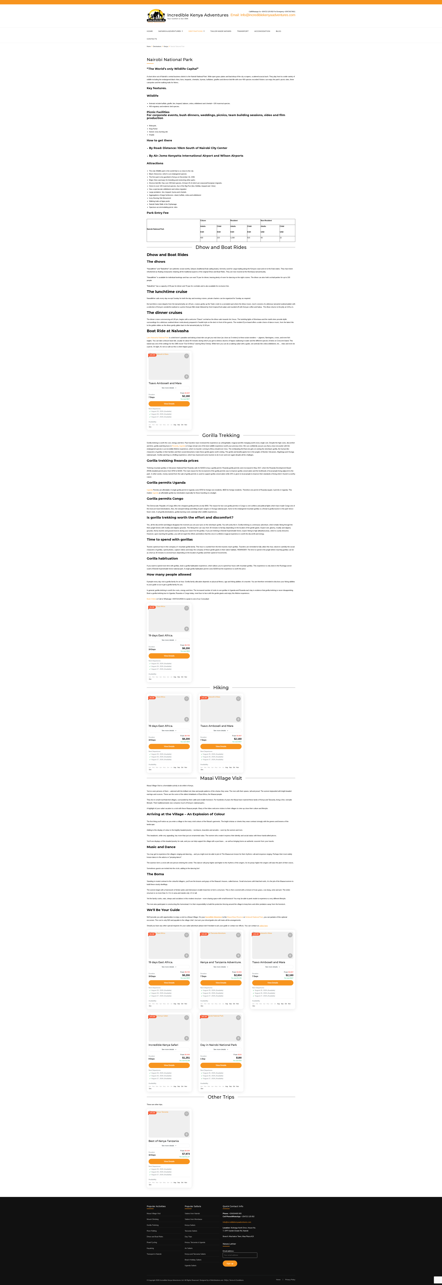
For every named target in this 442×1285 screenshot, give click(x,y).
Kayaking (150, 1248)
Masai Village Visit (153, 1213)
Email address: (228, 1251)
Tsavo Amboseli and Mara (165, 383)
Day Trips (188, 1237)
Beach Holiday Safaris (193, 1260)
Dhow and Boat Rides (155, 1237)
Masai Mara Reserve (235, 917)
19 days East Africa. (161, 635)
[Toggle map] (186, 376)
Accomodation (262, 31)
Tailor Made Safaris (220, 31)
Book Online (151, 599)
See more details (168, 388)
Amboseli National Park (254, 917)
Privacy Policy (290, 1279)
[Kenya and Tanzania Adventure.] (221, 945)
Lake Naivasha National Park (158, 338)
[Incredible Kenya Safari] (169, 1028)
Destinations (196, 31)
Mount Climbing (152, 1219)
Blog (278, 31)
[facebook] (147, 1)
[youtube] (159, 1)
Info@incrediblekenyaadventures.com (237, 1222)
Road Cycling (152, 1242)
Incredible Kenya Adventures (197, 14)
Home (150, 31)
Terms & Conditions (236, 1280)
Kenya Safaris (190, 1225)
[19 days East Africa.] (169, 618)
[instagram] (155, 1)
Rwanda (175, 446)
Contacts (152, 39)
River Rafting (152, 1231)
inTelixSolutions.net (216, 1280)
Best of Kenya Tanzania (164, 1141)
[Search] (294, 2)
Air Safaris (189, 1248)
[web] (163, 1)
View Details (169, 404)
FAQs (226, 1280)
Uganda (182, 446)
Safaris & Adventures (169, 31)
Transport (243, 31)
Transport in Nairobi (154, 1254)
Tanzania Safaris (191, 1231)
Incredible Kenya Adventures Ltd (172, 1280)
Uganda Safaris (190, 1265)
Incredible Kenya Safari (163, 1044)
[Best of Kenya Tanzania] (169, 1124)
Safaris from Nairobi (192, 1213)
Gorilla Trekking (152, 1225)
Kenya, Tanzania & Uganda (195, 1242)
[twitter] (151, 1)
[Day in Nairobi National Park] (221, 1028)
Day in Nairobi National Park (218, 1044)
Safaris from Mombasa (193, 1219)
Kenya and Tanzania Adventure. (220, 962)
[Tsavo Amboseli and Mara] (169, 366)
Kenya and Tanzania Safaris (195, 1254)
